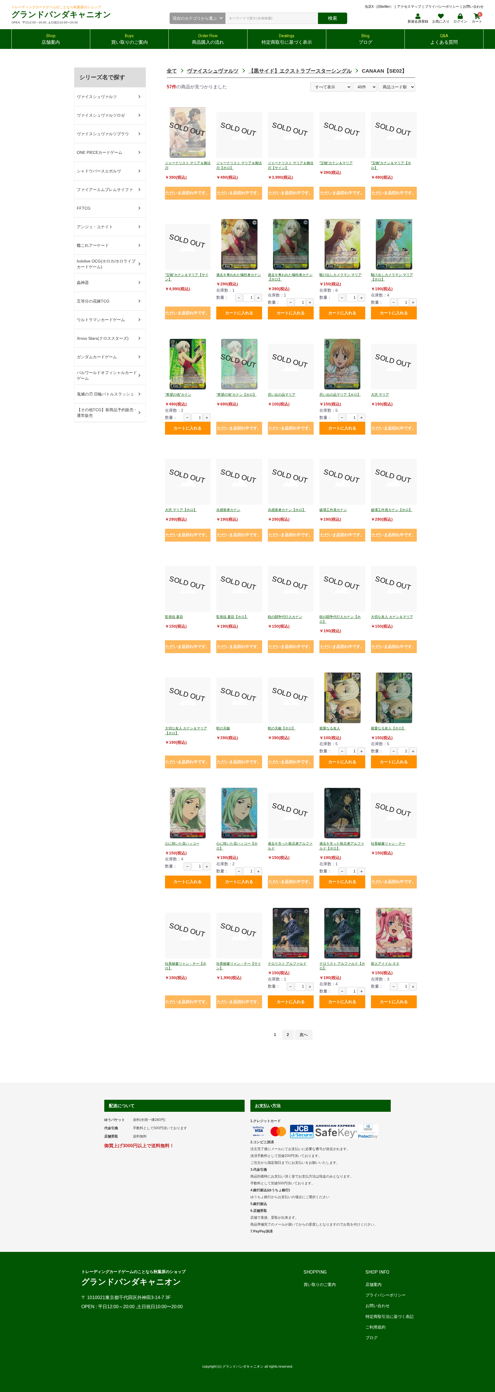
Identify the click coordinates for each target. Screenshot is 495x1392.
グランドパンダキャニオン (61, 14)
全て (172, 71)
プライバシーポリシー (442, 7)
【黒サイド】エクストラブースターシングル (300, 71)
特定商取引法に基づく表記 (390, 1316)
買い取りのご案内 (320, 1284)
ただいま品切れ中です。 (188, 192)
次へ (304, 1034)
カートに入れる (239, 313)
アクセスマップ (409, 7)
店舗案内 (374, 1284)
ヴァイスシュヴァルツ (213, 71)
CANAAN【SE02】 (384, 71)
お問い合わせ (473, 7)
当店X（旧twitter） (379, 7)
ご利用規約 (376, 1327)
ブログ (372, 1337)
